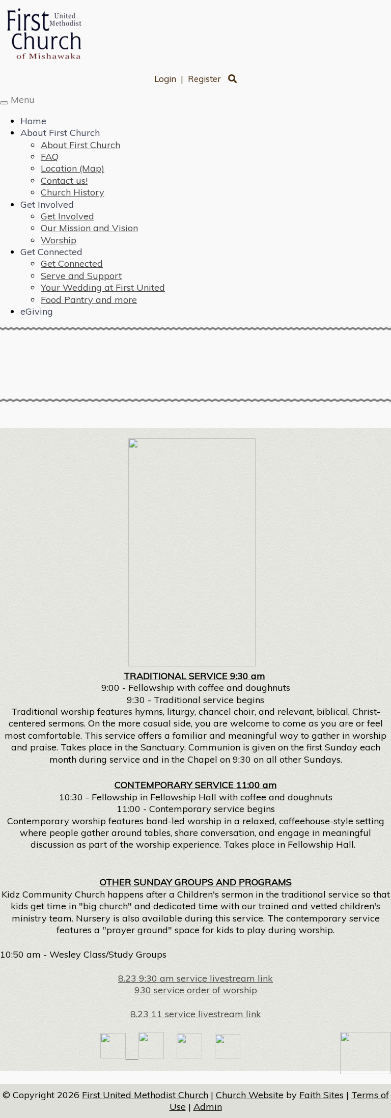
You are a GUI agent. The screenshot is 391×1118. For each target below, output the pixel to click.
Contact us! (64, 180)
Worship (58, 240)
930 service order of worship (195, 990)
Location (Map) (72, 168)
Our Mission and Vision (89, 228)
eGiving (36, 311)
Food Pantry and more (89, 299)
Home (33, 121)
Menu (23, 99)
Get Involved (47, 204)
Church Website (250, 1095)
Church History (72, 192)
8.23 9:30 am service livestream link (195, 978)
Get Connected (51, 252)
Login (165, 78)
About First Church (60, 132)
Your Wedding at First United (103, 287)
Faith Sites (321, 1095)
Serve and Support (81, 276)
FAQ (50, 156)
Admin (207, 1106)
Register (204, 78)
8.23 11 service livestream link (195, 1014)
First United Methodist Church (145, 1095)
